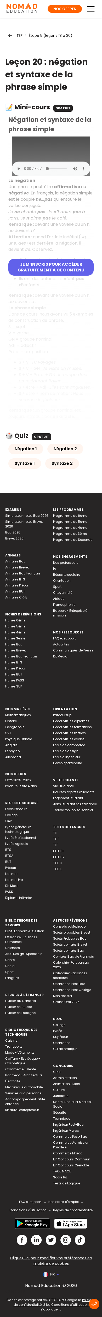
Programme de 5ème (70, 521)
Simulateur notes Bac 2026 (26, 515)
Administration (65, 1078)
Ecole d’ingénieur (66, 757)
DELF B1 (58, 851)
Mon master (62, 996)
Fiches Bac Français (21, 656)
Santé (10, 960)
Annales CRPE (16, 597)
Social (10, 966)
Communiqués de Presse (73, 650)
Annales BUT (15, 591)
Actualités (61, 644)
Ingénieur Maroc (66, 1130)
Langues (12, 978)
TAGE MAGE (62, 1171)
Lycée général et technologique (18, 829)
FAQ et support (64, 638)
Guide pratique (65, 1049)
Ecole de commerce (69, 745)
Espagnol (12, 751)
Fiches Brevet (15, 650)
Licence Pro (14, 879)
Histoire (11, 721)
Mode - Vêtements (20, 1052)
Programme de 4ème (70, 527)
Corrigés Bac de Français (73, 956)
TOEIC (57, 863)
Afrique (58, 598)
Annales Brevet (17, 567)
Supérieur (60, 1037)
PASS (9, 891)
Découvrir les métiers (69, 733)
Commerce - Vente (20, 1069)
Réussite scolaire (66, 574)
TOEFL (57, 869)
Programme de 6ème (70, 515)
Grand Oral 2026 (66, 1002)
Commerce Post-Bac (70, 1136)
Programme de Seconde (72, 539)
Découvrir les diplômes (71, 721)
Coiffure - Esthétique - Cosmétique (22, 1060)
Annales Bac (15, 561)
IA (54, 568)
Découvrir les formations (72, 727)
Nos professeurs (65, 562)
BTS (8, 849)
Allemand (13, 757)
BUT (8, 861)
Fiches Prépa (15, 668)
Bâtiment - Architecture (23, 1075)
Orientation (62, 580)
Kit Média (60, 656)
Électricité (12, 1081)
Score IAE (60, 1177)
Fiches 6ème (15, 620)
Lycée (57, 1031)
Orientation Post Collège (72, 990)
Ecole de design (65, 751)
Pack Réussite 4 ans (21, 786)
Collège (11, 815)
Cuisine (11, 1040)
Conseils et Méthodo (69, 926)
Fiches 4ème (15, 632)
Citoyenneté (62, 592)
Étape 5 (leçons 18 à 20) (50, 35)
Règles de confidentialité (73, 1210)
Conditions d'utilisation (28, 1210)
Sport (57, 586)
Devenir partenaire (67, 763)
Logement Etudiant (68, 798)
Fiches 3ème (15, 638)
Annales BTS (15, 579)
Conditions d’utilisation (70, 1304)
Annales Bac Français (23, 573)
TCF (56, 839)
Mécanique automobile (24, 1087)
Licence (11, 873)
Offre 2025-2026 (18, 780)
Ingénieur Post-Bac (68, 1124)
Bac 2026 (12, 532)
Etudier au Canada (20, 1001)
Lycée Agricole (16, 843)
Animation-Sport (66, 1084)
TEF (19, 35)
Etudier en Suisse (18, 1007)
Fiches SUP (13, 686)
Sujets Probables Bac (70, 938)
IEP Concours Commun (71, 1159)
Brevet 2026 (14, 538)
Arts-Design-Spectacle (23, 954)
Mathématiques (18, 715)
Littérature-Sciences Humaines (21, 939)
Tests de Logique (66, 1183)
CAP (8, 821)
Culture (59, 1090)
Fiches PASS (14, 680)
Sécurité (59, 1112)
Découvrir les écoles (68, 739)
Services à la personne (23, 1093)
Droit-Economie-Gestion (24, 931)
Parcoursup (62, 715)
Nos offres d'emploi (63, 1202)
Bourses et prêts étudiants (73, 792)
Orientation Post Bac (69, 984)
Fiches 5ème (15, 626)
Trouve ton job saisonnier (73, 810)
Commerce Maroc (67, 1153)
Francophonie (64, 604)
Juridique (60, 1096)
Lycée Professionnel (20, 837)
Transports (13, 1046)
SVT (8, 733)
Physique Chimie (18, 739)
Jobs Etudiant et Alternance (75, 804)
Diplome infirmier (18, 897)
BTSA (9, 855)
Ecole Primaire (16, 809)
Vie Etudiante (63, 786)
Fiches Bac (14, 644)
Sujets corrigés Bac (68, 950)
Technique (61, 1118)
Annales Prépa (16, 585)
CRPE (57, 1072)
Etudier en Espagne (20, 1013)
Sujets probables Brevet (71, 932)
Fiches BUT (13, 674)
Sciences (12, 948)
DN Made (12, 885)
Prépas (10, 867)
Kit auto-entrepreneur (22, 1110)
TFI (55, 833)
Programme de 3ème (70, 533)
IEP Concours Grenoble (71, 1165)
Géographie (14, 727)
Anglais (11, 745)
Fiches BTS (13, 662)
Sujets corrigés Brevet (70, 944)
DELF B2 (58, 857)
